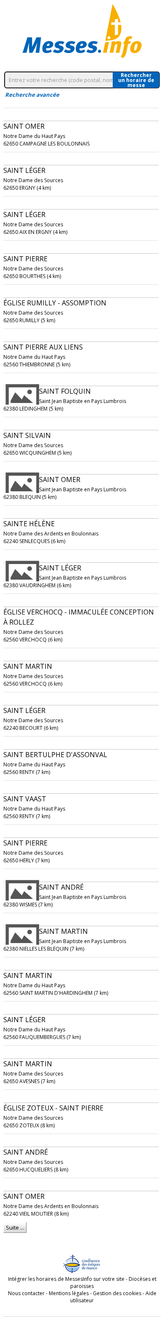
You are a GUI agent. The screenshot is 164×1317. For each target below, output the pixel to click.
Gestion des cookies (117, 1293)
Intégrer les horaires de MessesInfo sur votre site (66, 1279)
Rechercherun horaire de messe (136, 80)
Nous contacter (26, 1293)
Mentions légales (69, 1293)
